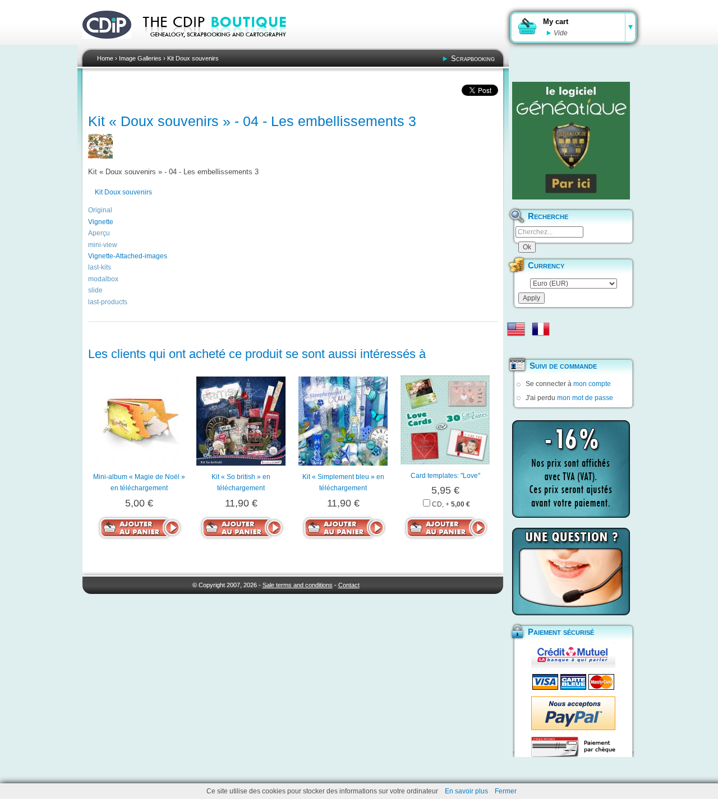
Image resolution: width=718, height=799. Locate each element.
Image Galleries (140, 58)
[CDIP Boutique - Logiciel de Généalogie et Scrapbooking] (222, 45)
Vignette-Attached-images (127, 256)
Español (516, 347)
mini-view (102, 245)
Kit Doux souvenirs (193, 58)
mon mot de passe (585, 398)
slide (95, 290)
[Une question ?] (571, 571)
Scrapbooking (473, 58)
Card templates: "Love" (445, 476)
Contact (349, 585)
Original (100, 210)
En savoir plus (466, 791)
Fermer (506, 791)
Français (541, 329)
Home (105, 58)
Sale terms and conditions (298, 585)
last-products (107, 302)
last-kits (99, 267)
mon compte (592, 384)
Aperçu (99, 233)
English (516, 329)
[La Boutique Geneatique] (571, 140)
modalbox (103, 279)
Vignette (100, 222)
